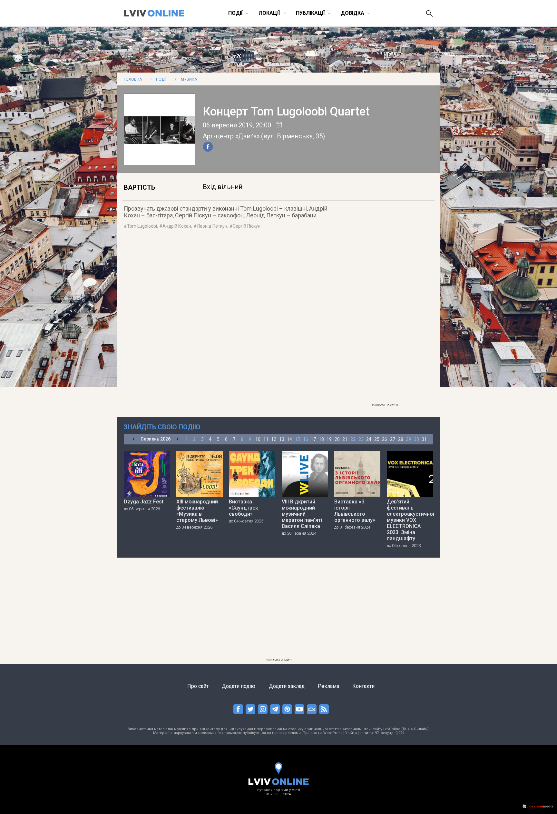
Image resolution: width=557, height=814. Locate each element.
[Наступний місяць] (177, 439)
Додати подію (238, 686)
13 (281, 439)
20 (337, 439)
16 (305, 439)
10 (257, 439)
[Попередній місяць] (134, 439)
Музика (189, 79)
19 (329, 439)
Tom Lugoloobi (142, 226)
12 (273, 439)
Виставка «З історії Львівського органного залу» (354, 511)
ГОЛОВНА (133, 79)
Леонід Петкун (212, 226)
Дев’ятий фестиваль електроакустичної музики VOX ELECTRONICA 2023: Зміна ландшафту (410, 520)
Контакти (363, 686)
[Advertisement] (385, 303)
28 (400, 439)
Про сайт (198, 686)
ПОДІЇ (161, 79)
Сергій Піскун (246, 226)
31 (424, 439)
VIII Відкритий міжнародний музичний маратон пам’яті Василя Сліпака (302, 514)
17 (313, 439)
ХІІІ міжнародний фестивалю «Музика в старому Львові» (197, 511)
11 (266, 439)
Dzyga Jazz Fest (143, 502)
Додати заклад (287, 686)
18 (321, 439)
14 (289, 439)
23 (361, 439)
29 (408, 439)
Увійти (351, 733)
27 (392, 439)
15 (297, 439)
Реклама (328, 686)
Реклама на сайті (385, 404)
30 (416, 439)
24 (368, 439)
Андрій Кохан (176, 226)
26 (384, 439)
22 (353, 439)
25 (376, 439)
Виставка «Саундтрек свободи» (243, 508)
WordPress (332, 733)
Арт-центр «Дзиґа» (231, 136)
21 (344, 439)
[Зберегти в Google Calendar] (276, 125)
